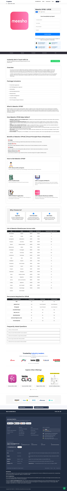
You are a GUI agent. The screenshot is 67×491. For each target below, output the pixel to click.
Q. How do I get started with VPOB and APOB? (16, 338)
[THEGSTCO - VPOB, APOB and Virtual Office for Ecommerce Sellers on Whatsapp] (59, 411)
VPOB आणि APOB (38, 1)
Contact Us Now (47, 34)
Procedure (33, 52)
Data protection (47, 468)
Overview (11, 52)
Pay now (19, 447)
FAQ (55, 52)
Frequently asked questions (11, 430)
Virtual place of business (23, 428)
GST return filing (21, 433)
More (53, 1)
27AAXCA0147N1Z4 (34, 444)
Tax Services (48, 1)
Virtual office (21, 430)
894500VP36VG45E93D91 (55, 444)
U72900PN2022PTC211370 (25, 444)
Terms (54, 468)
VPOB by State (22, 407)
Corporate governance (34, 435)
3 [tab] (33, 389)
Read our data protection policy (49, 436)
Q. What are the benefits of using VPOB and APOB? (17, 335)
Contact (8, 433)
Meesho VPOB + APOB (11, 3)
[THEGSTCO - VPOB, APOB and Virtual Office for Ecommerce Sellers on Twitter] (55, 411)
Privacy (51, 468)
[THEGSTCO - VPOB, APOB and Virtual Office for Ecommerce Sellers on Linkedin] (60, 411)
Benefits (22, 52)
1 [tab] (30, 389)
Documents (44, 52)
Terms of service (33, 432)
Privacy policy (33, 430)
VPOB (43, 1)
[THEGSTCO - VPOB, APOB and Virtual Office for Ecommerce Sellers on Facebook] (56, 411)
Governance (58, 468)
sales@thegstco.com (12, 447)
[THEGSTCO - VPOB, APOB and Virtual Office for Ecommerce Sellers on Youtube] (58, 411)
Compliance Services (39, 407)
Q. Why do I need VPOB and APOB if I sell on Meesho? (17, 332)
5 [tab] (36, 389)
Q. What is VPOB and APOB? (13, 329)
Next (60, 380)
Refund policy (33, 433)
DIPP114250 (43, 444)
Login (57, 1)
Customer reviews (10, 432)
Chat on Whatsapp (55, 61)
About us (8, 428)
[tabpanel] (12, 379)
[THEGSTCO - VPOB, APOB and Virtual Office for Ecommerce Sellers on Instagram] (57, 411)
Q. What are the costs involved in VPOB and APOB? (17, 341)
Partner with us (21, 435)
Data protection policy (34, 428)
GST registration (21, 432)
